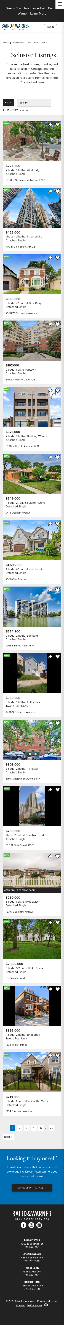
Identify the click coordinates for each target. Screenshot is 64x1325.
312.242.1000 (32, 1247)
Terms (53, 1301)
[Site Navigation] (59, 4)
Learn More (38, 13)
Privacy (41, 1301)
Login (50, 27)
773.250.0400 (32, 1289)
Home (6, 42)
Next (23, 110)
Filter (8, 102)
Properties (18, 42)
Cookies (20, 1305)
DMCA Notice (34, 1305)
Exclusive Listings (38, 42)
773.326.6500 (32, 1261)
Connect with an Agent (32, 1187)
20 (51, 1128)
